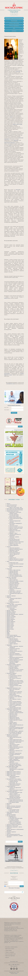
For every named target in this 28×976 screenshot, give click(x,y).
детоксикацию (7, 373)
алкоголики (18, 71)
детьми (11, 116)
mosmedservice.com (10, 383)
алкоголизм (18, 189)
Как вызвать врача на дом (10, 954)
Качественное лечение (9, 948)
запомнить (8, 886)
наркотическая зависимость (9, 142)
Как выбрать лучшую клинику (11, 947)
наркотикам (16, 140)
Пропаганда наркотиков (10, 955)
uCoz (16, 973)
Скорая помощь (8, 950)
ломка (10, 145)
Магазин (7, 957)
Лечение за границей (9, 952)
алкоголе (6, 298)
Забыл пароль (11, 887)
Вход (17, 961)
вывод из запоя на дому (17, 124)
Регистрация (17, 887)
